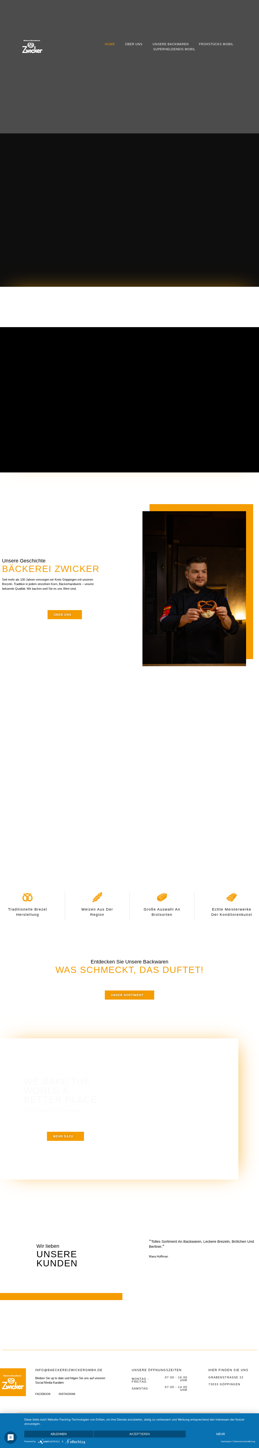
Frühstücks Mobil (216, 44)
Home (110, 44)
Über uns (133, 44)
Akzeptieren (139, 1434)
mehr (220, 1434)
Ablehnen (59, 1434)
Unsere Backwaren (171, 44)
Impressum (226, 1441)
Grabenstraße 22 (226, 1377)
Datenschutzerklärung (244, 1441)
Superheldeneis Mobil (174, 49)
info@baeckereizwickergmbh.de (69, 1370)
